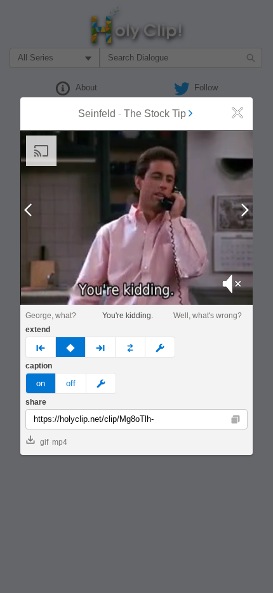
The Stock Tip (155, 113)
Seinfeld (97, 113)
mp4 (59, 442)
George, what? (50, 315)
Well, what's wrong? (207, 315)
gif (44, 442)
